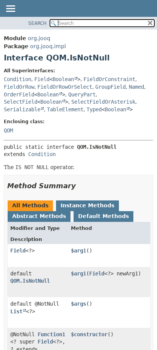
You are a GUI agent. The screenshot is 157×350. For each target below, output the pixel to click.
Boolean (63, 79)
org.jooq (39, 38)
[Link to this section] (81, 186)
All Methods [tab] (30, 205)
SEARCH (37, 23)
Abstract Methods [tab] (39, 216)
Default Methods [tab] (103, 216)
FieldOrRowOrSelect (64, 87)
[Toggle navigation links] (10, 9)
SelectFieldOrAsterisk (103, 102)
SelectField (20, 102)
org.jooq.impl (48, 46)
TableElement (65, 109)
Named (136, 87)
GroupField (110, 87)
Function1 (51, 334)
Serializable (22, 109)
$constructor (89, 334)
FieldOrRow (19, 87)
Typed (94, 109)
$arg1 (78, 250)
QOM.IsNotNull (30, 281)
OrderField (19, 94)
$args (78, 304)
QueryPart (82, 94)
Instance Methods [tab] (87, 205)
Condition (17, 79)
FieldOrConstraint (109, 79)
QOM (8, 130)
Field (42, 79)
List (16, 311)
